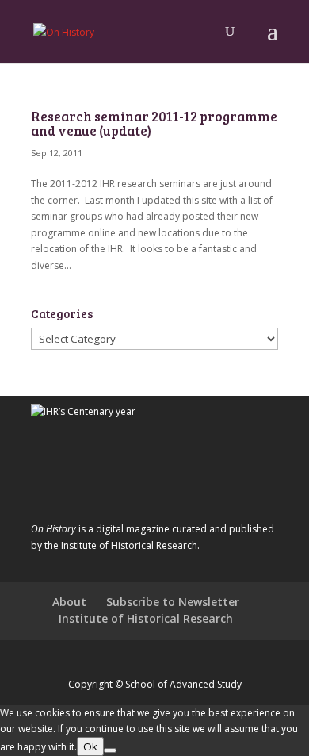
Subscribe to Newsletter (172, 601)
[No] (110, 750)
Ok (90, 746)
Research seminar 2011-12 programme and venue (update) (154, 123)
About (69, 601)
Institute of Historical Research (146, 618)
